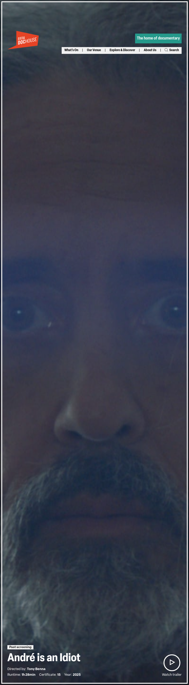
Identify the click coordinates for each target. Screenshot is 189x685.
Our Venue (94, 50)
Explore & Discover (122, 50)
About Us (150, 50)
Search (174, 50)
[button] (171, 662)
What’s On (71, 50)
